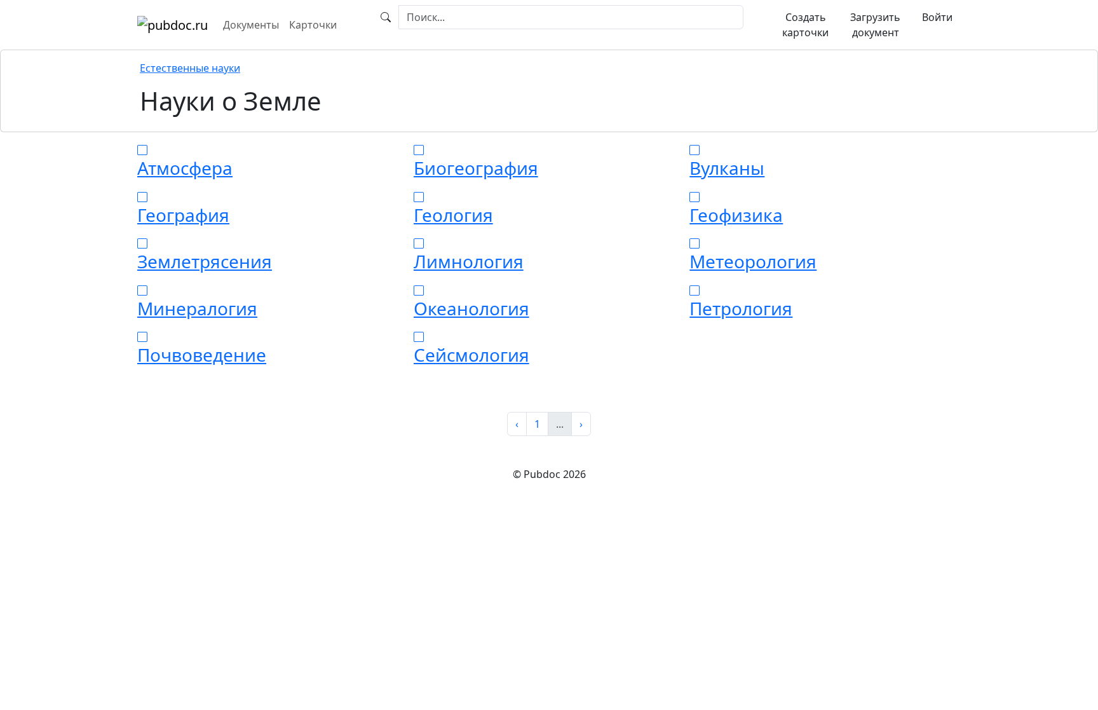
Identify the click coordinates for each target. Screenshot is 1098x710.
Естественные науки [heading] (190, 68)
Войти (937, 17)
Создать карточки (805, 24)
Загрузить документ (875, 24)
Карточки (313, 25)
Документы (251, 25)
